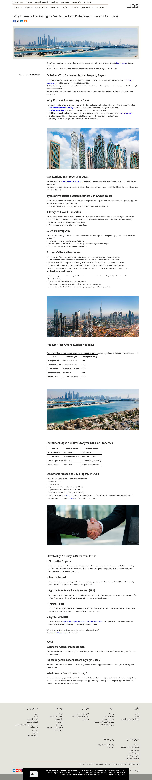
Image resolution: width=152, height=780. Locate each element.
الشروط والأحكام (133, 764)
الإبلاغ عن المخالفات (119, 764)
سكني (137, 714)
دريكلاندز (85, 719)
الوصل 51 (59, 714)
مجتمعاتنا (53, 7)
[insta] (20, 770)
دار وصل (60, 722)
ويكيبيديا (82, 764)
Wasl (68, 495)
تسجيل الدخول (18, 2)
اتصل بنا (30, 2)
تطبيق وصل (65, 2)
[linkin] (14, 770)
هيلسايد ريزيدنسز (107, 719)
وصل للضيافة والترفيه (106, 744)
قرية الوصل (59, 730)
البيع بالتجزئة (54, 2)
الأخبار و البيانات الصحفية (130, 747)
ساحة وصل (59, 719)
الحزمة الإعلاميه (133, 756)
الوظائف (35, 730)
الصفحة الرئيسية (101, 7)
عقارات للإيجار (86, 7)
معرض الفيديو (134, 753)
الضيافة (27, 7)
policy (123, 774)
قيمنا (36, 716)
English (89, 2)
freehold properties (59, 633)
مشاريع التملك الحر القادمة (104, 722)
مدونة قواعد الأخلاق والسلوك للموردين (99, 764)
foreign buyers (121, 63)
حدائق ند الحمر (108, 716)
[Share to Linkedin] (21, 21)
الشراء (74, 7)
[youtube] (17, 770)
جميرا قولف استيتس (106, 725)
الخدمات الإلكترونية (41, 2)
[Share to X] (18, 21)
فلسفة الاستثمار (32, 722)
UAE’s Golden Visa (126, 113)
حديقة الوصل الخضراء (55, 727)
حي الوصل (59, 725)
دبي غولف (110, 747)
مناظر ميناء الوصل (56, 716)
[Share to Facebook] (14, 21)
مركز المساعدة (76, 2)
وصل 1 (111, 714)
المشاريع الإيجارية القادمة (130, 719)
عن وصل (17, 7)
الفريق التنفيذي (32, 719)
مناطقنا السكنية (40, 7)
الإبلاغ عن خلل (32, 735)
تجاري (137, 716)
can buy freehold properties (72, 181)
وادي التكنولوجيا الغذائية (80, 716)
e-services (71, 498)
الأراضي (64, 7)
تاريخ (36, 714)
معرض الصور (134, 750)
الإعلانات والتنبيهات (132, 758)
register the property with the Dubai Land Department (83, 622)
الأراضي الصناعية (82, 714)
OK (35, 774)
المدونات (136, 744)
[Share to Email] (25, 21)
